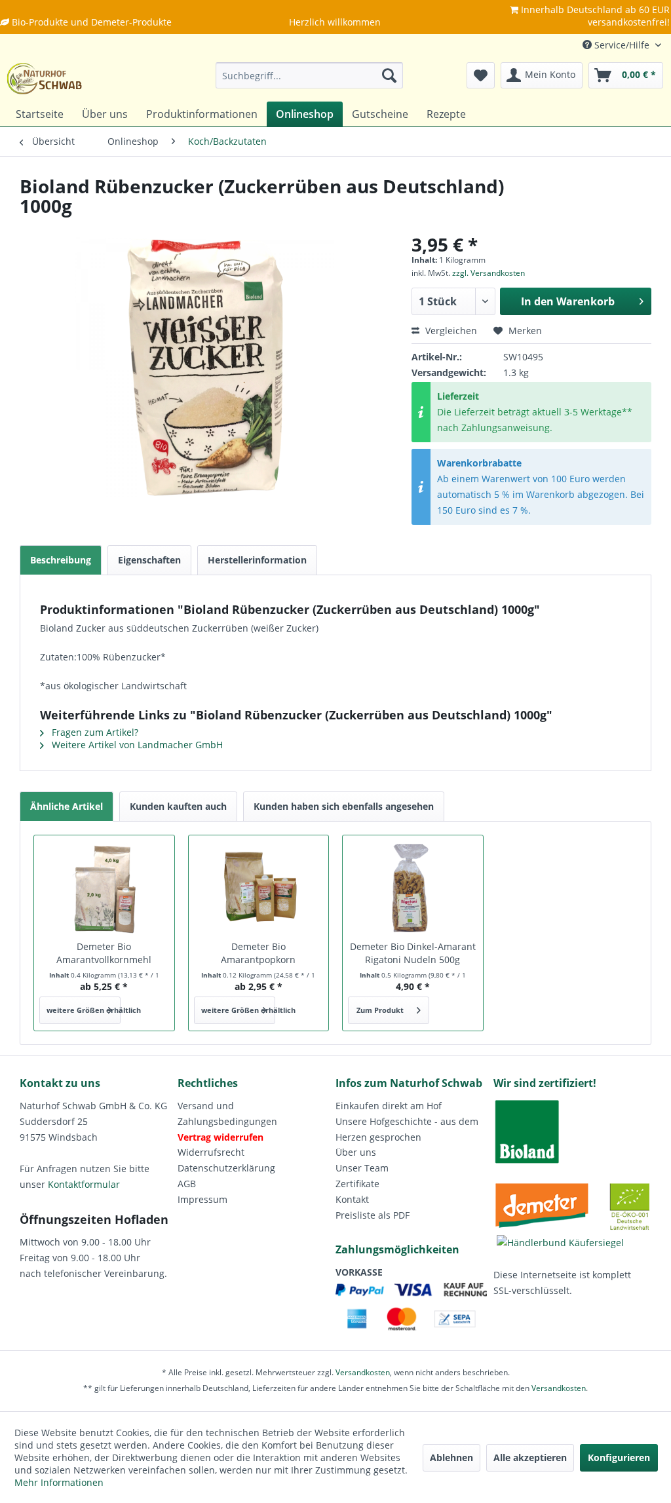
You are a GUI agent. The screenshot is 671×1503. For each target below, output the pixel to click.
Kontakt (352, 1199)
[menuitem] (310, 75)
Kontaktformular (84, 1184)
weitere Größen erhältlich (84, 1010)
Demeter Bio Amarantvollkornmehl (103, 953)
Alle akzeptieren (530, 1457)
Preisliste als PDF (373, 1215)
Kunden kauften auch (178, 806)
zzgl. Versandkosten (488, 272)
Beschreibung (60, 560)
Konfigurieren (619, 1457)
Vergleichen (450, 330)
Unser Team (362, 1168)
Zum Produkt (380, 1010)
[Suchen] (389, 75)
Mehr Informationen (59, 1482)
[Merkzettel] (481, 75)
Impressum (202, 1199)
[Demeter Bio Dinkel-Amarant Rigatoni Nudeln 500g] (413, 888)
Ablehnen (451, 1457)
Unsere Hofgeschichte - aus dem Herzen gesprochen (407, 1129)
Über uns (356, 1152)
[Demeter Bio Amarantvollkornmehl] (104, 888)
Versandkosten (363, 1372)
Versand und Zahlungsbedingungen (227, 1113)
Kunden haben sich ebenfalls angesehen (344, 806)
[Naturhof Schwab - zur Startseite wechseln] (45, 78)
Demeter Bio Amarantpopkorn (258, 953)
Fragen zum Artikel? (93, 732)
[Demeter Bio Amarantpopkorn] (259, 888)
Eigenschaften (149, 560)
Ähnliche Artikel (66, 806)
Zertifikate (357, 1183)
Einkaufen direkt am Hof (389, 1105)
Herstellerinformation (257, 560)
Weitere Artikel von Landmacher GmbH (136, 744)
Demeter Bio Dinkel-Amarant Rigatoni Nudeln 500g (413, 953)
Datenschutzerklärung (226, 1168)
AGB (187, 1183)
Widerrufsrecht (211, 1152)
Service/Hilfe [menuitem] (622, 45)
